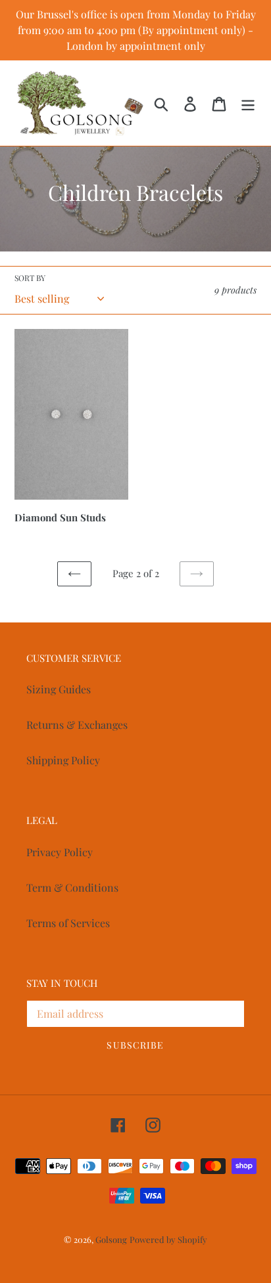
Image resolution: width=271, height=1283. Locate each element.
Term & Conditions (72, 887)
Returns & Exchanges (77, 724)
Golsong (111, 1239)
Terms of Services (68, 923)
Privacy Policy (59, 852)
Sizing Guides (58, 689)
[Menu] (248, 103)
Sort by (29, 277)
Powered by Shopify (168, 1239)
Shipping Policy (63, 760)
